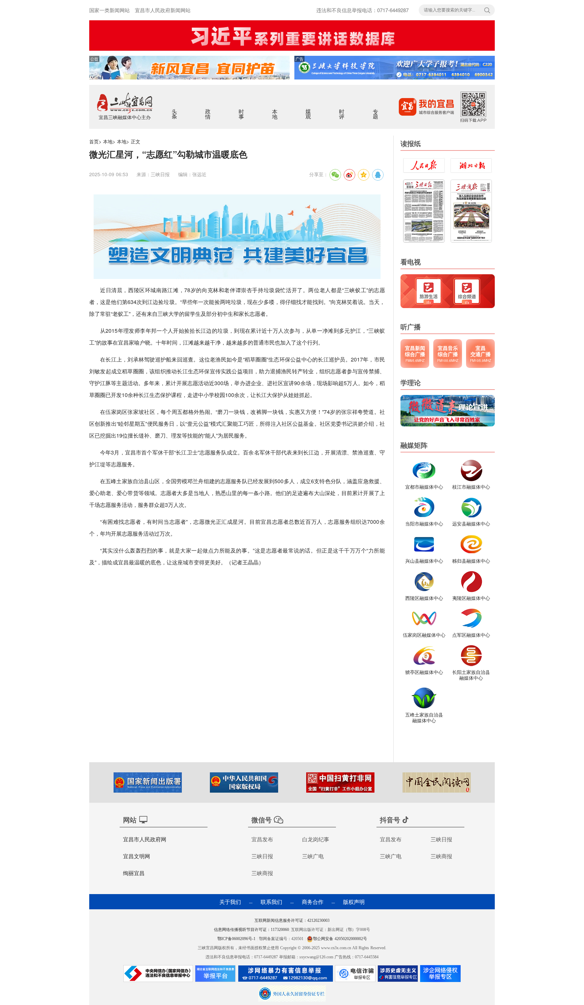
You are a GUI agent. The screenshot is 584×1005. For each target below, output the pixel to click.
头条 (175, 109)
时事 (242, 109)
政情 (208, 109)
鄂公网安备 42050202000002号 (340, 938)
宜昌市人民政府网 (144, 839)
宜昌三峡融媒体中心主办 (125, 117)
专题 (376, 109)
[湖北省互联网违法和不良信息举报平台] (215, 975)
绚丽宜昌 (134, 873)
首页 (94, 141)
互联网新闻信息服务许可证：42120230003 (292, 920)
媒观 (309, 109)
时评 (342, 109)
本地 (275, 109)
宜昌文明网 (136, 856)
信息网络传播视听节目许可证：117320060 (251, 929)
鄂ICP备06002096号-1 (237, 938)
